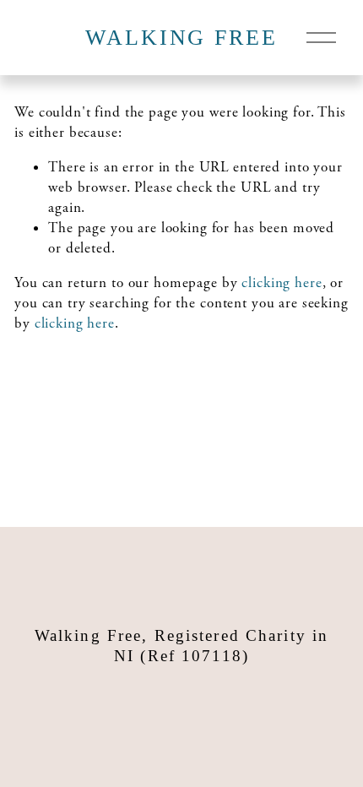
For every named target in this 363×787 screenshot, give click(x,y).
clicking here (281, 283)
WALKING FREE (181, 37)
